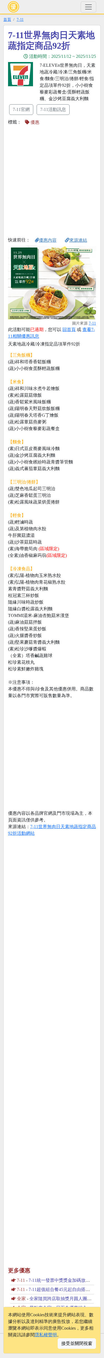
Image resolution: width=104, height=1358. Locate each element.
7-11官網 (21, 109)
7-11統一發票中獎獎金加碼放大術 (61, 1280)
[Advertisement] (52, 181)
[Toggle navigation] (88, 7)
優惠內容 (48, 240)
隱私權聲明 (46, 1334)
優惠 (34, 122)
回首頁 (69, 329)
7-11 (20, 19)
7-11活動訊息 (53, 109)
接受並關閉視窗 (76, 1343)
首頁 (7, 19)
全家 (21, 1298)
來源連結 (78, 240)
